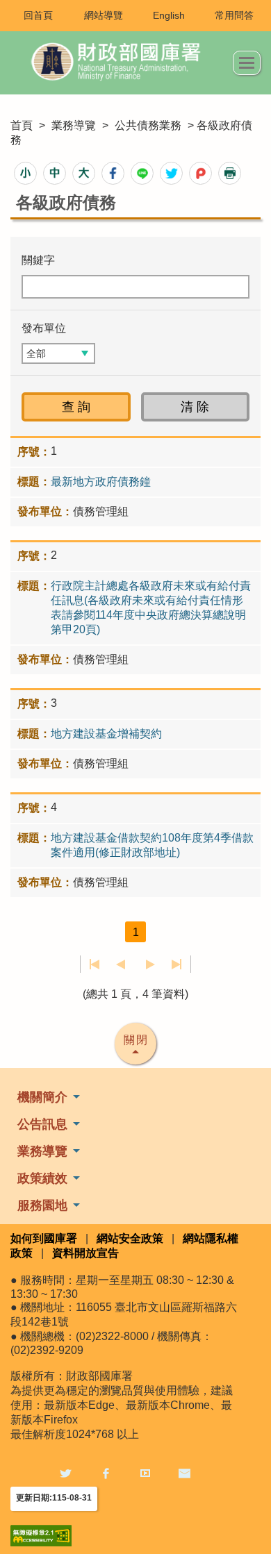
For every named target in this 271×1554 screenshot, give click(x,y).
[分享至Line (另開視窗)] (142, 173)
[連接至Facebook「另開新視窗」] (105, 1473)
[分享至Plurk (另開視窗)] (200, 173)
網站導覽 (103, 15)
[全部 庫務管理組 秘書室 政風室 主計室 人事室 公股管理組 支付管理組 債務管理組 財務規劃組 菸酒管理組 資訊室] (58, 353)
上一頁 (120, 964)
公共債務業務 (148, 125)
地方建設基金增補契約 (106, 734)
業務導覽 (73, 125)
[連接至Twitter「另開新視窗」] (66, 1473)
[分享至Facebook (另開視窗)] (112, 173)
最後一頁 (176, 964)
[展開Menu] (246, 63)
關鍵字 (38, 260)
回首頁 (38, 15)
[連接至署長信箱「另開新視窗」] (184, 1473)
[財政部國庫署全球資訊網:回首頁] (121, 62)
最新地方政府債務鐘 (101, 481)
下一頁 (150, 964)
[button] (25, 173)
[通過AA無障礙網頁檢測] (41, 1535)
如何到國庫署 (43, 1238)
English (169, 15)
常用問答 (234, 15)
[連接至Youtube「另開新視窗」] (145, 1473)
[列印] (229, 173)
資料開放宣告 (85, 1253)
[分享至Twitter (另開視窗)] (171, 173)
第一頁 (94, 964)
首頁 (21, 125)
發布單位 (44, 328)
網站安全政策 (130, 1238)
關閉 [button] (136, 1040)
